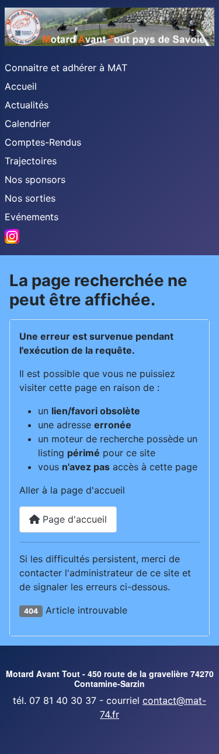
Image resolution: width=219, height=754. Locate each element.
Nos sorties (30, 198)
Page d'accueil (73, 519)
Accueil (21, 86)
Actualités (26, 105)
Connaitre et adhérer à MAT (66, 67)
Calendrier (27, 123)
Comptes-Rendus (43, 142)
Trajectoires (31, 161)
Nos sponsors (35, 179)
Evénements (31, 217)
